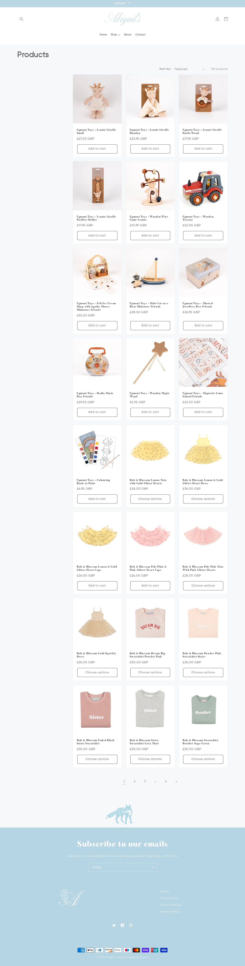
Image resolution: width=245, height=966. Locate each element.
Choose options (150, 499)
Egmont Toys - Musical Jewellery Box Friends (198, 305)
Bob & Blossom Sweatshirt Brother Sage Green (200, 742)
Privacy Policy (169, 898)
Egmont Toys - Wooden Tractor (198, 218)
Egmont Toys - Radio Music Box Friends (95, 395)
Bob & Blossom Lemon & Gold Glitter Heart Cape (97, 568)
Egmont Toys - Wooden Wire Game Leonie (149, 218)
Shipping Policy (170, 911)
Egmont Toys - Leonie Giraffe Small (96, 131)
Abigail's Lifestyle (116, 957)
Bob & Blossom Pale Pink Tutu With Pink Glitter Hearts (203, 568)
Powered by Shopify (137, 957)
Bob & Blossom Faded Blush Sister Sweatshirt (95, 742)
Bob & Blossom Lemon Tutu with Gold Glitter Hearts (148, 482)
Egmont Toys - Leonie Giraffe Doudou (149, 131)
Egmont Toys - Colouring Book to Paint (93, 482)
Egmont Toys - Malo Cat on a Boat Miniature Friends (149, 305)
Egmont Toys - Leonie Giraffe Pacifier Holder (96, 218)
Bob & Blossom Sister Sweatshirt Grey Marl (144, 742)
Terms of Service (171, 905)
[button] (21, 19)
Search (165, 891)
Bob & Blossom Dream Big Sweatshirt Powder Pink (147, 655)
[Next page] (176, 781)
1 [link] (124, 781)
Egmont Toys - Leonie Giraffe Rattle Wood (202, 131)
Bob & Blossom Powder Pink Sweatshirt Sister (202, 655)
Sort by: (165, 69)
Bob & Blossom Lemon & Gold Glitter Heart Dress (203, 482)
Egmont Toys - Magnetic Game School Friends (203, 395)
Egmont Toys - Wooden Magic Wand (150, 395)
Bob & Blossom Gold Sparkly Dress (96, 655)
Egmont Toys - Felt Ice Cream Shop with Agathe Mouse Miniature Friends (96, 306)
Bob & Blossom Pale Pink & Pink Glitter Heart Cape (148, 568)
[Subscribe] (152, 867)
